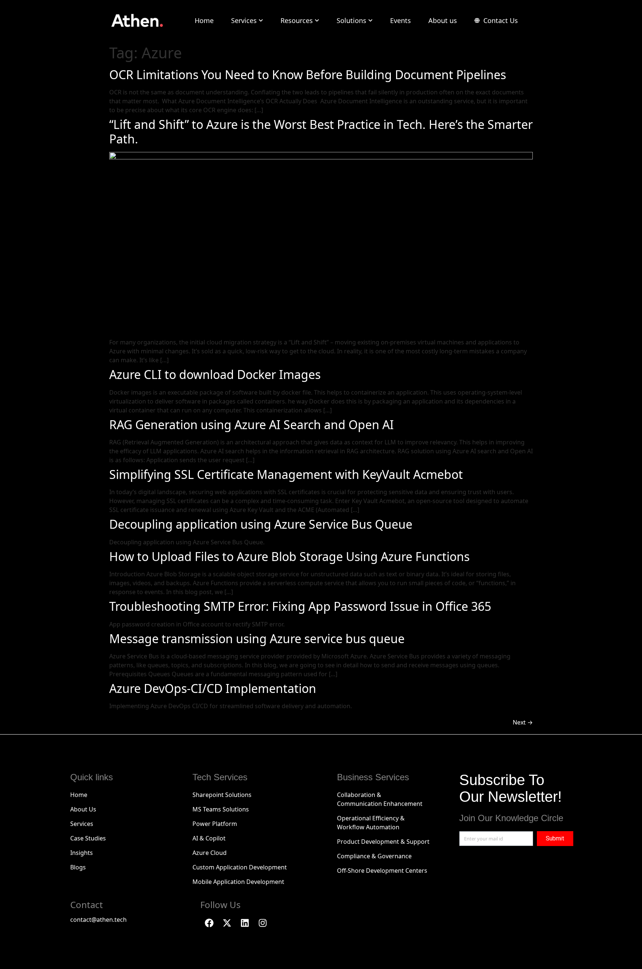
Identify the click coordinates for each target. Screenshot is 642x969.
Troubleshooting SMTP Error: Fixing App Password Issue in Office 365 (300, 606)
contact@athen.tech (98, 919)
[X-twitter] (227, 923)
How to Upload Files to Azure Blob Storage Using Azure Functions (289, 556)
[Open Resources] (317, 21)
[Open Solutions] (370, 21)
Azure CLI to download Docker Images (215, 374)
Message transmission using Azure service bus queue (257, 638)
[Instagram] (263, 923)
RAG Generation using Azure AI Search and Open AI (251, 424)
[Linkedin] (245, 923)
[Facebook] (209, 923)
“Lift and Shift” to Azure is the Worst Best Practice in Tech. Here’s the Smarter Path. (321, 131)
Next (523, 722)
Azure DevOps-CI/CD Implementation (212, 688)
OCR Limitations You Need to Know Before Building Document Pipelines (309, 74)
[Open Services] (261, 21)
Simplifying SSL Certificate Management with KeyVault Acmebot (286, 474)
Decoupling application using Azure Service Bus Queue (260, 524)
